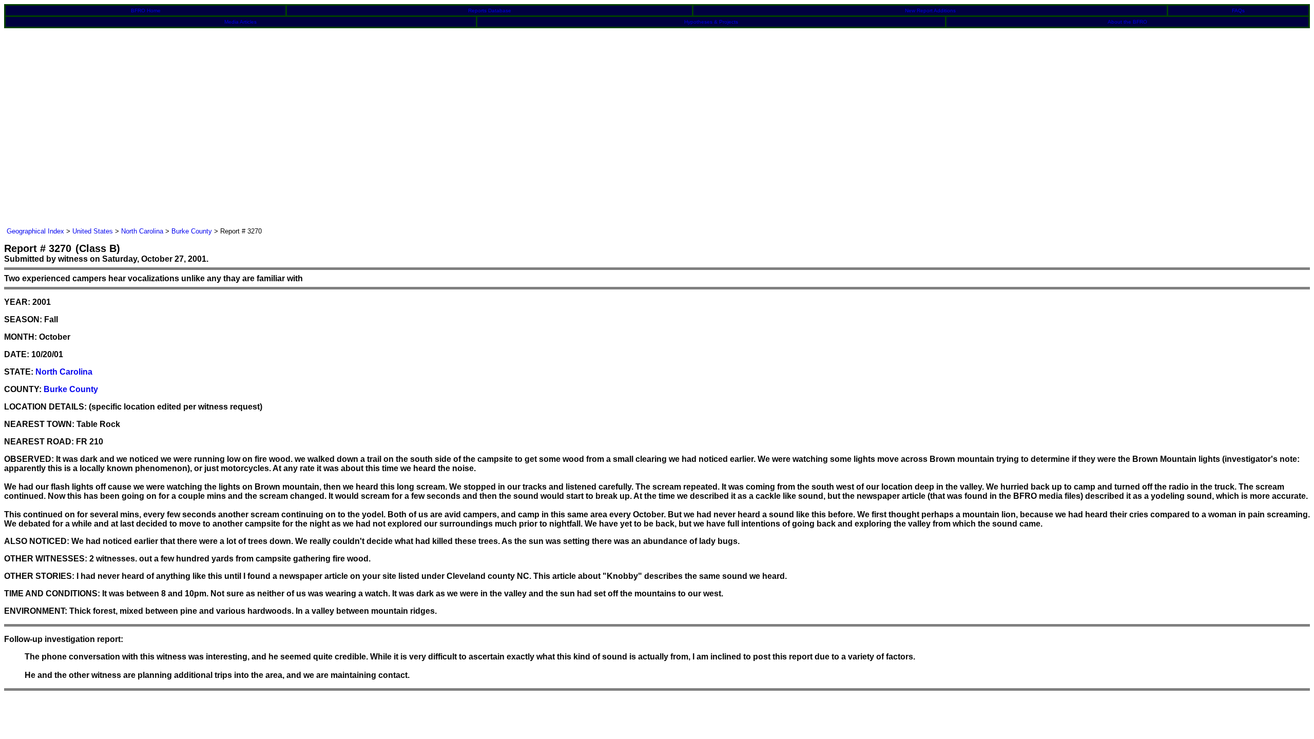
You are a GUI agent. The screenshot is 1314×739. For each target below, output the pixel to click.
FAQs (1238, 10)
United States (92, 231)
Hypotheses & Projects (711, 22)
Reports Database (489, 10)
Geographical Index (35, 231)
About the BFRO (1127, 22)
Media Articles (240, 22)
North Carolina (142, 231)
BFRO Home (146, 10)
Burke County (191, 231)
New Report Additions (930, 10)
